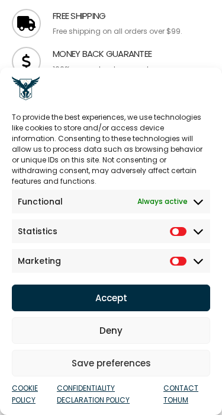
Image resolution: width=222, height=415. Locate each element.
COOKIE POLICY (25, 394)
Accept (111, 298)
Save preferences (111, 363)
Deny (111, 330)
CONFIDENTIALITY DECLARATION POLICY (93, 394)
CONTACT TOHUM (180, 394)
